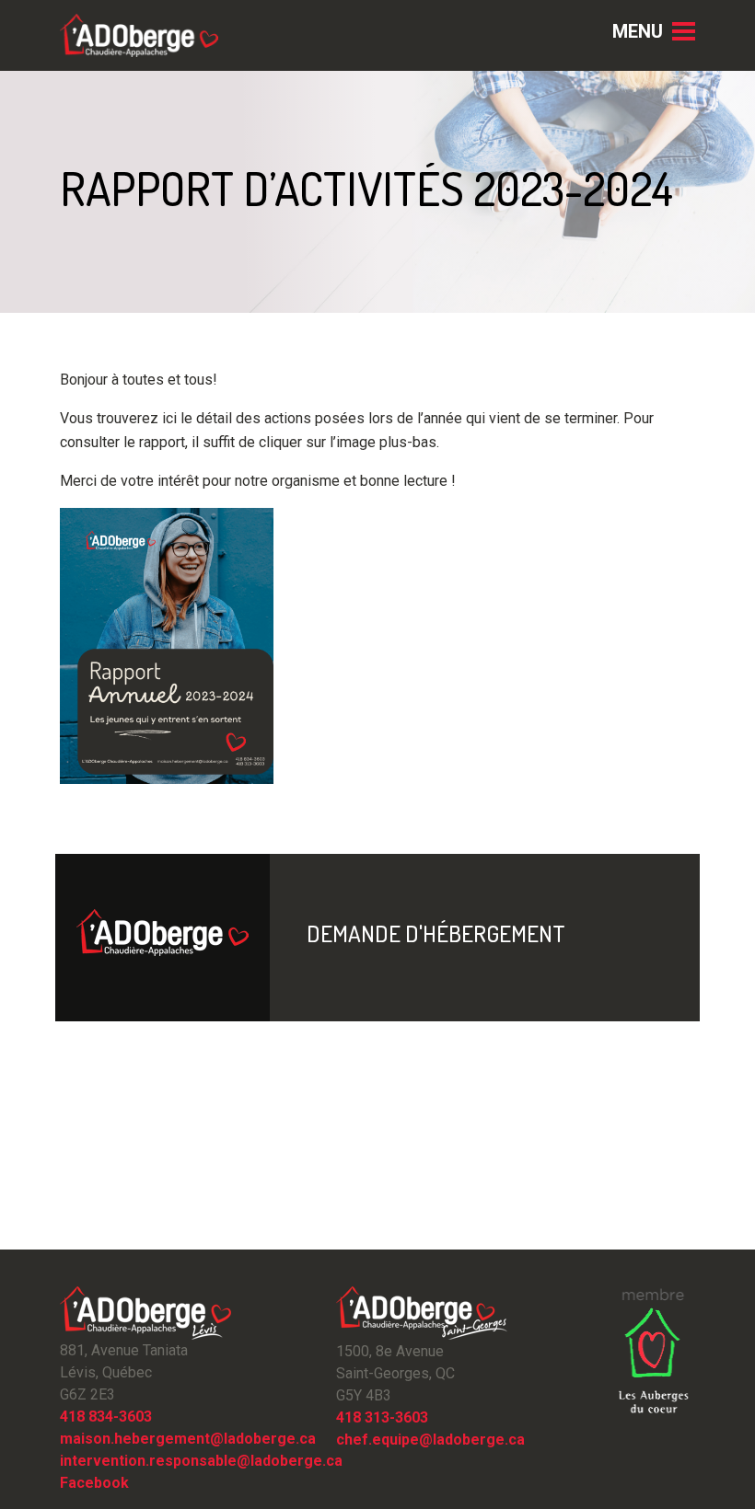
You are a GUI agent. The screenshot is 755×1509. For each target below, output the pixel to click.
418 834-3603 (106, 1416)
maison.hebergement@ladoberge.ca (188, 1438)
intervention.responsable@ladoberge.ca (201, 1460)
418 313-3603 (382, 1417)
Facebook (94, 1483)
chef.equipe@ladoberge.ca (430, 1439)
